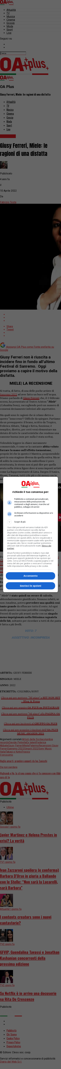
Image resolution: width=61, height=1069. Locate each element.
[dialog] (30, 534)
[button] (30, 522)
